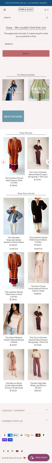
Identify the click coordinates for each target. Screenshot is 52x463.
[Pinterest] (12, 451)
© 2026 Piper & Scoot (12, 458)
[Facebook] (3, 451)
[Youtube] (17, 451)
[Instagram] (8, 451)
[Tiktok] (22, 451)
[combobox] (26, 17)
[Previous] (3, 162)
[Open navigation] (7, 9)
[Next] (48, 162)
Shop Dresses (26, 133)
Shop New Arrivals (26, 193)
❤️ (24, 458)
